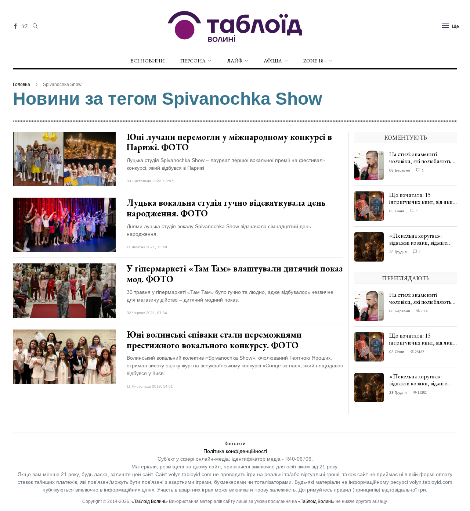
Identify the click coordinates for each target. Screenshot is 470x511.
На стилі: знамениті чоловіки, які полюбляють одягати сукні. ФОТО (420, 161)
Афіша (273, 60)
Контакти (235, 443)
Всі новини (147, 60)
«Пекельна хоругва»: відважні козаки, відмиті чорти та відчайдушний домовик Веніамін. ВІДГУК (422, 246)
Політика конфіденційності (235, 451)
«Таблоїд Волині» (149, 501)
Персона (193, 60)
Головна (21, 84)
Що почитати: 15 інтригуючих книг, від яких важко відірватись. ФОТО (422, 202)
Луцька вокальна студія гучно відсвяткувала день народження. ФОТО (226, 208)
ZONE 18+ (315, 60)
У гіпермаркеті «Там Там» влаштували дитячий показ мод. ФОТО (235, 274)
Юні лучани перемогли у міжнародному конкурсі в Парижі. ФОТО (229, 142)
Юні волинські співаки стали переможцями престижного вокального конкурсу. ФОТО (214, 340)
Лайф (234, 60)
